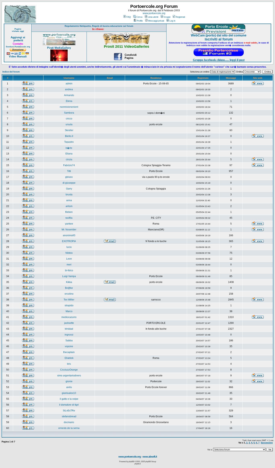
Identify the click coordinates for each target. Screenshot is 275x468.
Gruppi (167, 17)
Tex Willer (69, 299)
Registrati (180, 17)
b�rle (69, 148)
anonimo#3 (69, 235)
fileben (69, 212)
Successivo (267, 442)
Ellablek (69, 358)
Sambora (69, 112)
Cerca (139, 17)
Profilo (140, 21)
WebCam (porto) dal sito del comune (218, 35)
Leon (69, 258)
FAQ (128, 17)
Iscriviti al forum (219, 39)
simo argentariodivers (69, 375)
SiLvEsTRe (69, 410)
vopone (69, 346)
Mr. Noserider (69, 229)
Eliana (68, 153)
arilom (69, 206)
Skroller (69, 130)
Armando (69, 95)
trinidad (69, 328)
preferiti (18, 40)
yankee (69, 223)
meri (69, 264)
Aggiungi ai (18, 37)
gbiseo (69, 177)
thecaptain (69, 352)
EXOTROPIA (69, 241)
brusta (69, 194)
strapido (69, 305)
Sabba (69, 340)
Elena (69, 101)
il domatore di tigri (69, 404)
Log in (172, 21)
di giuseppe (69, 182)
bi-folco (69, 270)
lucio (69, 247)
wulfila (68, 217)
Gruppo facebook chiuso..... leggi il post (219, 59)
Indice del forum (11, 71)
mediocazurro (69, 317)
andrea (69, 89)
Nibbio (69, 253)
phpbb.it (137, 464)
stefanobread (69, 416)
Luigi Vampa (69, 276)
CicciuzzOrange (69, 369)
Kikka (69, 282)
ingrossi (69, 334)
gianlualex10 (69, 393)
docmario (69, 422)
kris (69, 363)
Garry (69, 188)
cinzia (69, 159)
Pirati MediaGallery (59, 47)
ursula (69, 124)
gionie (69, 381)
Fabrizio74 (69, 165)
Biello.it (69, 136)
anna (69, 200)
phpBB (131, 461)
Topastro (69, 142)
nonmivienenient (69, 107)
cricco (69, 118)
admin (69, 83)
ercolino (69, 293)
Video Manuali (18, 56)
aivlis (69, 387)
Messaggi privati (156, 21)
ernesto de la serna (69, 428)
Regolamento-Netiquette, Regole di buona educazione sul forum (99, 26)
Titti (69, 171)
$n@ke (69, 288)
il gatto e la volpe (69, 399)
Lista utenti (153, 17)
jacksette (69, 323)
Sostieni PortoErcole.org (18, 47)
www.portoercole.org (154, 13)
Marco (69, 311)
